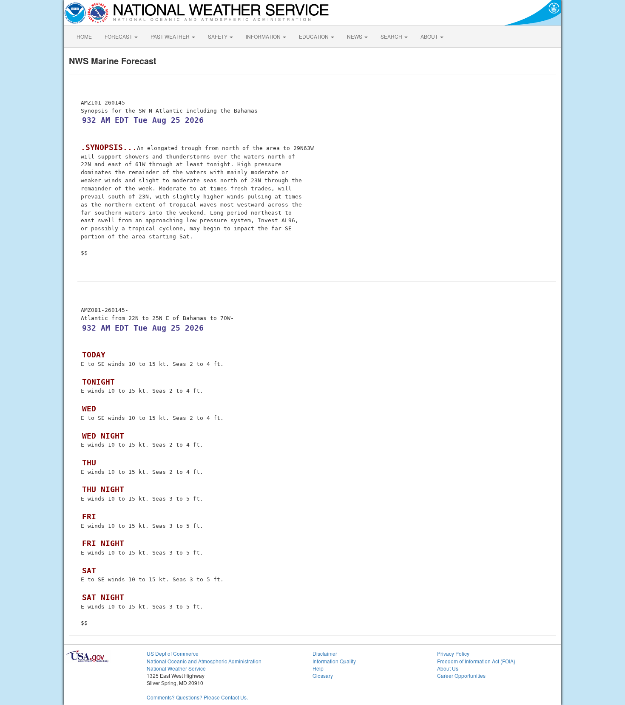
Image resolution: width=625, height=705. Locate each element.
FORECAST (119, 36)
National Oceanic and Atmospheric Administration (204, 661)
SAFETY (218, 36)
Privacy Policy (453, 653)
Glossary (322, 675)
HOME (84, 36)
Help (318, 668)
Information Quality (334, 661)
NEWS (355, 36)
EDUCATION (314, 36)
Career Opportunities (461, 675)
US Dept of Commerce (173, 653)
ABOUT (429, 36)
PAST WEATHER (171, 36)
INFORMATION (264, 36)
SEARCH (392, 36)
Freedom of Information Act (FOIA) (476, 661)
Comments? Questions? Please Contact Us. (197, 697)
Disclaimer (324, 653)
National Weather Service (176, 668)
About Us (447, 668)
